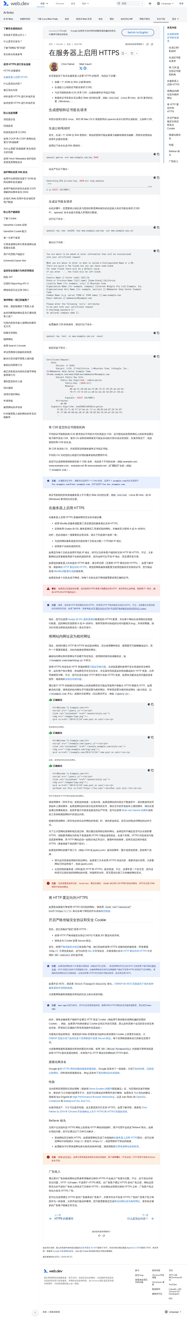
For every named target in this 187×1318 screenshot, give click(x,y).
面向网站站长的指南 (109, 1072)
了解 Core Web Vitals (47, 19)
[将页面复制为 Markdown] (132, 53)
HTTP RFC (67, 1157)
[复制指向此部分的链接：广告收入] (63, 1172)
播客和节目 (157, 1293)
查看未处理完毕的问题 (141, 1280)
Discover (60, 3)
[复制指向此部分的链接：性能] (57, 1082)
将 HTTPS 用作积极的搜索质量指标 (78, 1068)
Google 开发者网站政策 (63, 1251)
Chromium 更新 (158, 1283)
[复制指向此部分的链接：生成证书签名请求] (74, 202)
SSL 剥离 (92, 951)
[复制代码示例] (158, 154)
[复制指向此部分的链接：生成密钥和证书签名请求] (89, 110)
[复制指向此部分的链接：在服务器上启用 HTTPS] (87, 508)
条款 (45, 1312)
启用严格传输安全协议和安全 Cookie (129, 608)
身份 (67, 19)
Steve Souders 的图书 (100, 1088)
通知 (112, 19)
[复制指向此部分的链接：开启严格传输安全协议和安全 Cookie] (108, 920)
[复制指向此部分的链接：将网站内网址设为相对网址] (93, 636)
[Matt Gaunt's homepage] (85, 69)
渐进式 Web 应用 (84, 19)
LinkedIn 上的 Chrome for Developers (175, 1291)
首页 (51, 44)
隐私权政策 (55, 1312)
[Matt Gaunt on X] (81, 69)
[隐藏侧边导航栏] (35, 1313)
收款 (101, 19)
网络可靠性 (145, 19)
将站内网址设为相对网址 (127, 1201)
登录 (181, 3)
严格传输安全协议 (69, 946)
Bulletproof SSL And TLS (77, 1101)
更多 (84, 3)
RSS (170, 1298)
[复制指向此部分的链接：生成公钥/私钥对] (72, 128)
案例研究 (156, 1289)
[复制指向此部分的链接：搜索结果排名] (69, 1062)
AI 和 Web (8, 19)
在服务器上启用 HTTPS (126, 1137)
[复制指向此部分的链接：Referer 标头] (68, 1121)
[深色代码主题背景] (154, 154)
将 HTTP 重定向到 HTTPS (73, 567)
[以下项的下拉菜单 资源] (48, 3)
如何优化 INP (127, 19)
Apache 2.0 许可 (134, 1247)
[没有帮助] (152, 44)
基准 (73, 3)
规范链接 (105, 911)
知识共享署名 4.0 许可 (88, 1247)
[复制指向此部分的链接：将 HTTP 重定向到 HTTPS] (90, 898)
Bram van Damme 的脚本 (135, 810)
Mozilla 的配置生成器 (65, 571)
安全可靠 (161, 19)
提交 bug (139, 1275)
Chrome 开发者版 (158, 1276)
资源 (42, 3)
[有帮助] (147, 44)
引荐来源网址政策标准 (127, 1146)
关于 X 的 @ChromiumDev (175, 1277)
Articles (9, 13)
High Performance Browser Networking (93, 1097)
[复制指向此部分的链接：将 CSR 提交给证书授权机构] (87, 427)
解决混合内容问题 (72, 679)
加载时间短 (25, 19)
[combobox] (130, 3)
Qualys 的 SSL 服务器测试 (81, 619)
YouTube (173, 1284)
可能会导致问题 (98, 666)
